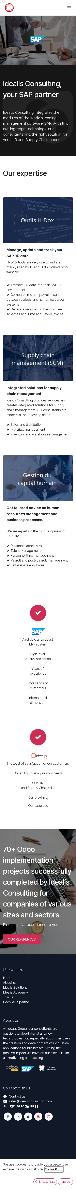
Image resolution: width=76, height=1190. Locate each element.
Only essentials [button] (45, 1181)
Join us (8, 997)
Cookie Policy (54, 1169)
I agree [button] (65, 1181)
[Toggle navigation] (69, 8)
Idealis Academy (15, 992)
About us (10, 983)
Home (7, 978)
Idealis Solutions (15, 987)
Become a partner (16, 1002)
